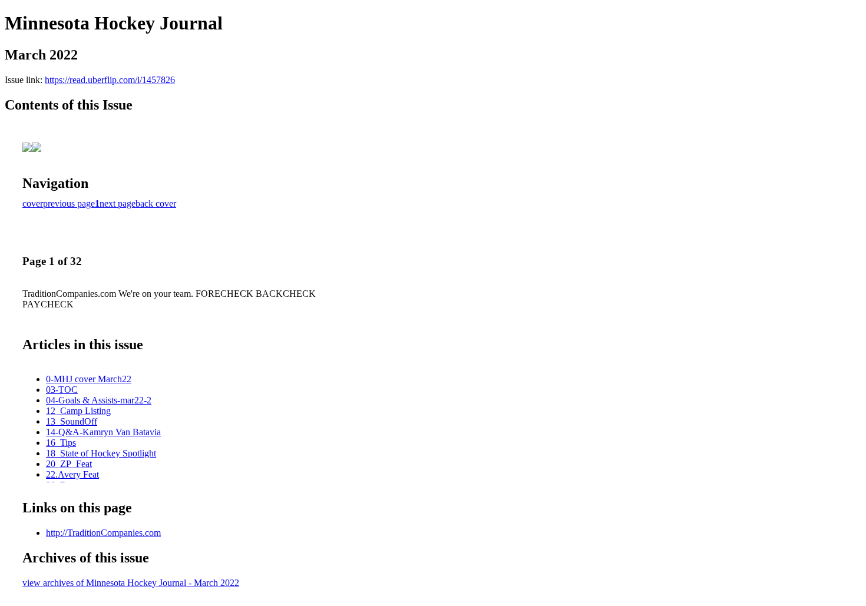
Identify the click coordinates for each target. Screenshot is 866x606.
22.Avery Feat (72, 474)
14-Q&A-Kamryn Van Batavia (103, 432)
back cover (155, 203)
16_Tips (61, 443)
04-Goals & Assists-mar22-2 (98, 400)
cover (32, 203)
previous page (69, 203)
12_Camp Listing (78, 411)
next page (117, 203)
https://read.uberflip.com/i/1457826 (110, 80)
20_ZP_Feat (69, 464)
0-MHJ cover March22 (88, 379)
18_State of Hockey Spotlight (101, 453)
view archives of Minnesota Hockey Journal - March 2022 (130, 583)
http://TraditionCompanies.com (103, 533)
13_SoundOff (71, 421)
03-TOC (62, 390)
